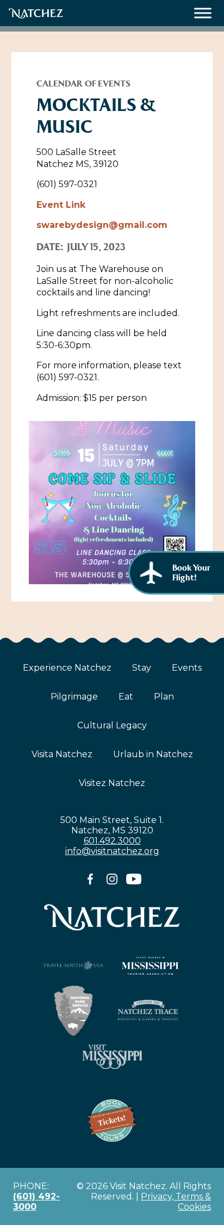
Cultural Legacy (112, 725)
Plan (164, 696)
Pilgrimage (74, 696)
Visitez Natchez (112, 783)
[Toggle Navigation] (203, 13)
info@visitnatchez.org (112, 851)
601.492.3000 (112, 841)
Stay (141, 668)
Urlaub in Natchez (153, 754)
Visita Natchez (62, 754)
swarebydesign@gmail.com (101, 225)
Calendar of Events (83, 83)
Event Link (60, 205)
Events (187, 668)
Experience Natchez (67, 668)
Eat (126, 696)
